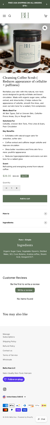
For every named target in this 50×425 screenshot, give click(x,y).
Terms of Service (10, 355)
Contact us (7, 350)
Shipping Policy (9, 341)
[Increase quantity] (16, 188)
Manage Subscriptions (9, 335)
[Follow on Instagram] (5, 389)
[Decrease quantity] (6, 188)
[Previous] (3, 4)
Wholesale (7, 359)
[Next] (46, 4)
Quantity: (7, 182)
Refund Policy (9, 346)
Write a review (25, 290)
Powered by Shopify (25, 417)
